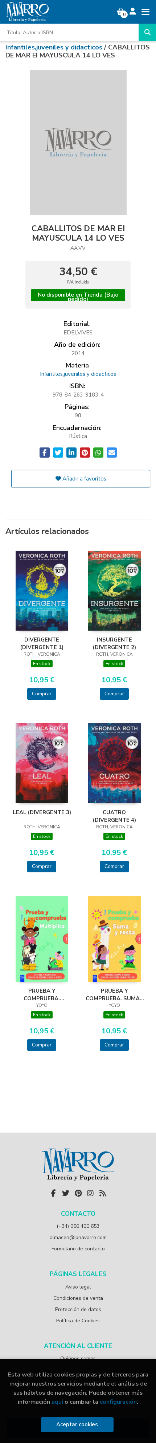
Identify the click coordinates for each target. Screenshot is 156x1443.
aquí (57, 1402)
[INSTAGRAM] (90, 1193)
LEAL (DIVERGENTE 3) (42, 812)
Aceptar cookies (77, 1424)
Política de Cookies (78, 1320)
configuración (118, 1402)
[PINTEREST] (78, 1193)
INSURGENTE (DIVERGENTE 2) (114, 643)
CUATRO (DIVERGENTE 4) (114, 816)
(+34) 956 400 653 (78, 1226)
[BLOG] (102, 1193)
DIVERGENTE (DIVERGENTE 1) (41, 643)
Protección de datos (78, 1309)
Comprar (42, 693)
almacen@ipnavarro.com (78, 1237)
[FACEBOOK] (53, 1193)
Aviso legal (78, 1286)
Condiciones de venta (78, 1298)
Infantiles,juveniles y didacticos (54, 47)
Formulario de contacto (78, 1248)
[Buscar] (147, 32)
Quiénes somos (78, 1358)
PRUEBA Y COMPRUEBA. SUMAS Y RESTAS (114, 994)
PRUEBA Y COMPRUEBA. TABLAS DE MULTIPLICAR (42, 994)
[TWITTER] (65, 1193)
